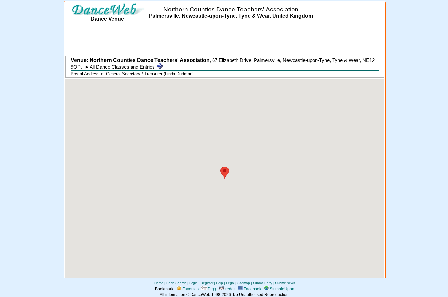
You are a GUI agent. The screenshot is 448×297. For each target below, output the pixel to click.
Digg (211, 289)
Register (207, 283)
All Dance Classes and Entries (122, 66)
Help (219, 283)
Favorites (190, 289)
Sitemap (243, 283)
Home (158, 283)
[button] (224, 173)
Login (193, 283)
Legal (230, 283)
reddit (229, 289)
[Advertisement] (224, 39)
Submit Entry (262, 283)
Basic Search (176, 283)
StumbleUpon (281, 289)
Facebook (252, 289)
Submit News (285, 283)
